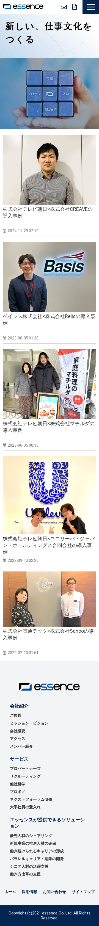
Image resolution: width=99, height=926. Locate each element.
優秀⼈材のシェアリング (31, 835)
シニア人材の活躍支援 (29, 866)
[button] (90, 7)
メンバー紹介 (21, 746)
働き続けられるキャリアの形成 (37, 851)
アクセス (17, 738)
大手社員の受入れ (25, 807)
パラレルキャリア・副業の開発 (37, 858)
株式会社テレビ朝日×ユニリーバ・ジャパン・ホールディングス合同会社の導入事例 (49, 545)
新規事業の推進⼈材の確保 (33, 843)
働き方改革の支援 (25, 874)
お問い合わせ (64, 7)
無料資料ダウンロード (75, 7)
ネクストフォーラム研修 (31, 799)
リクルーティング (25, 776)
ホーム (10, 891)
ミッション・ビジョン (29, 723)
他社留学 (17, 784)
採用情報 (29, 891)
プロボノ (17, 791)
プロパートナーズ (25, 768)
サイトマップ (83, 891)
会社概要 (17, 731)
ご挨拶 (15, 715)
